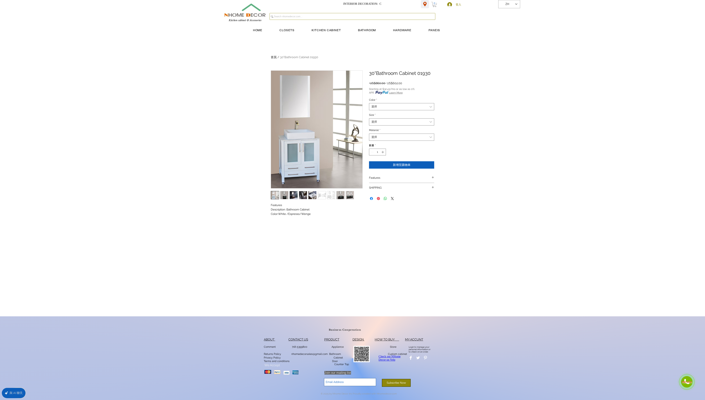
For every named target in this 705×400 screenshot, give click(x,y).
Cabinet (338, 357)
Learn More (396, 92)
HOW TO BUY (387, 339)
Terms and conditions (277, 361)
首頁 (274, 57)
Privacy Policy (272, 357)
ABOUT (269, 339)
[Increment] (383, 152)
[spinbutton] (377, 152)
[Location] (425, 4)
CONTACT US (298, 339)
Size (372, 114)
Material (374, 130)
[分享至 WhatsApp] (385, 198)
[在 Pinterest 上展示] (378, 198)
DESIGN (358, 339)
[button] (434, 4)
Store (394, 346)
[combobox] (401, 106)
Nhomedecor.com (387, 393)
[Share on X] (392, 198)
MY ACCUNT (414, 339)
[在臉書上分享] (371, 198)
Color (373, 99)
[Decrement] (372, 152)
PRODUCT (331, 339)
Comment (270, 346)
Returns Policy (272, 353)
